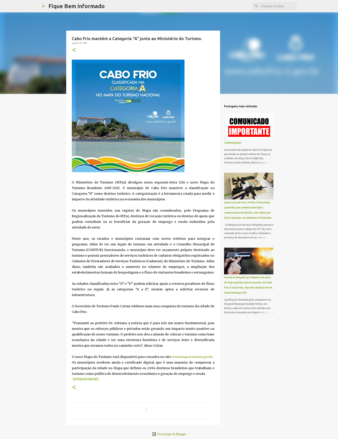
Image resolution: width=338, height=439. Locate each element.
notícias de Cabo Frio (85, 379)
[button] (74, 50)
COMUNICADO (232, 142)
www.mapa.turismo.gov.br (192, 357)
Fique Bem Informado (76, 6)
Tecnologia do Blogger (171, 434)
